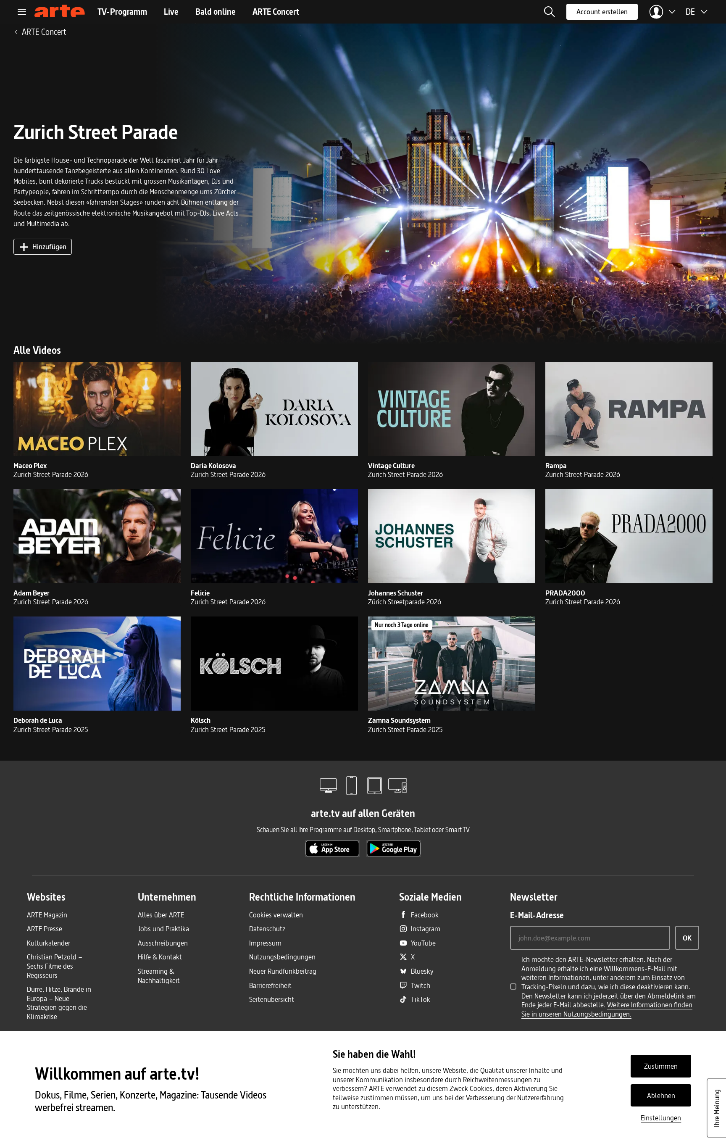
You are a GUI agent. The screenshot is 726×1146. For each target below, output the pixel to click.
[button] (549, 11)
